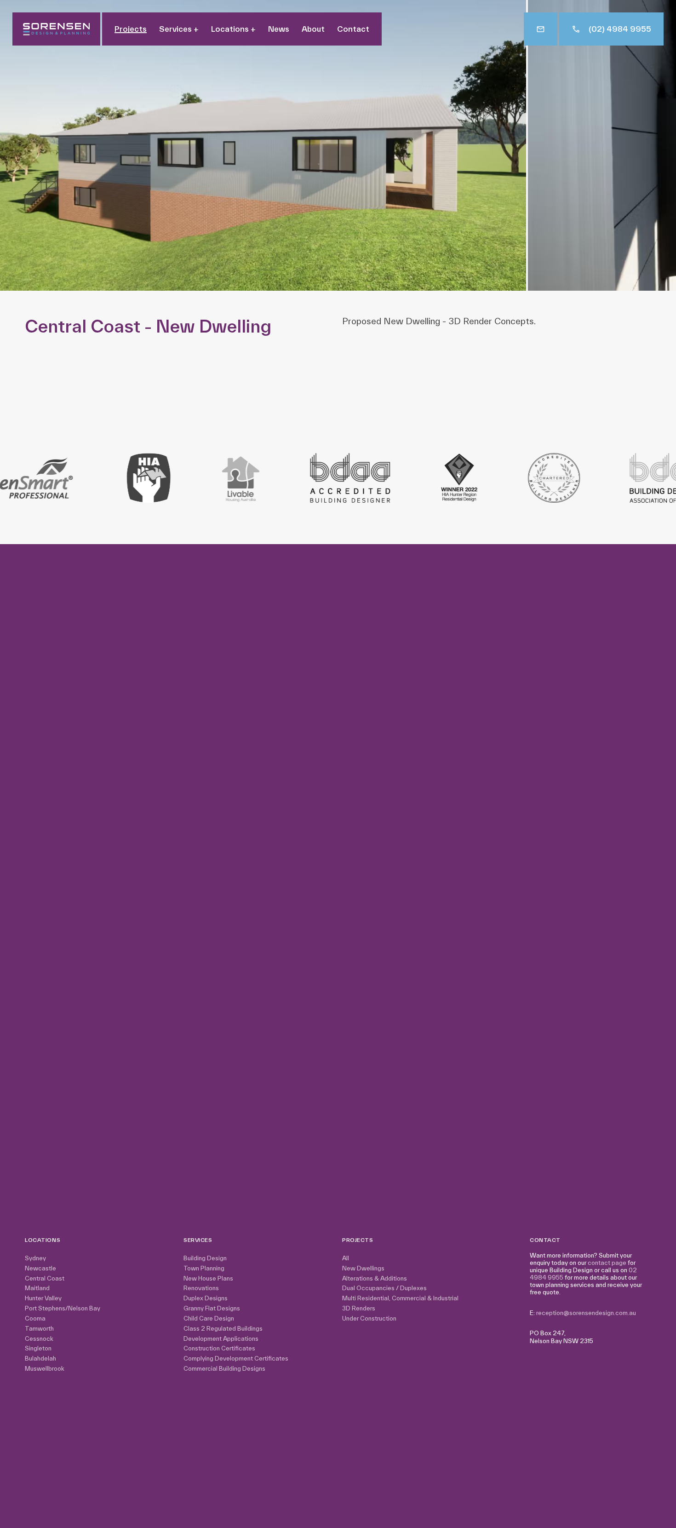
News (278, 29)
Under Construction (369, 1318)
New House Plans (208, 1278)
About (313, 29)
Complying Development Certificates (235, 1358)
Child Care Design (208, 1318)
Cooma (35, 1318)
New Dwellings (363, 1268)
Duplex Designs (205, 1298)
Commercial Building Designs (224, 1368)
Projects (131, 29)
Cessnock (39, 1338)
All (345, 1258)
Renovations (201, 1288)
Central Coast (44, 1278)
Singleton (38, 1348)
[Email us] (540, 29)
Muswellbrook (44, 1368)
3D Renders (358, 1308)
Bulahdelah (40, 1358)
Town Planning (203, 1268)
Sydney (35, 1258)
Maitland (37, 1288)
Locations (233, 29)
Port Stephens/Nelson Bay (62, 1308)
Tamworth (39, 1328)
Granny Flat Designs (211, 1308)
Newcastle (40, 1268)
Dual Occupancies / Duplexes (384, 1288)
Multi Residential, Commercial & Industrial (400, 1298)
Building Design (205, 1258)
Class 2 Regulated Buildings (223, 1328)
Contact (353, 29)
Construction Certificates (219, 1348)
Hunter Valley (43, 1298)
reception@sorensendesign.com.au (586, 1313)
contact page (607, 1262)
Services (179, 29)
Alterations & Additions (374, 1278)
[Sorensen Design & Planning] (56, 29)
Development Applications (220, 1338)
